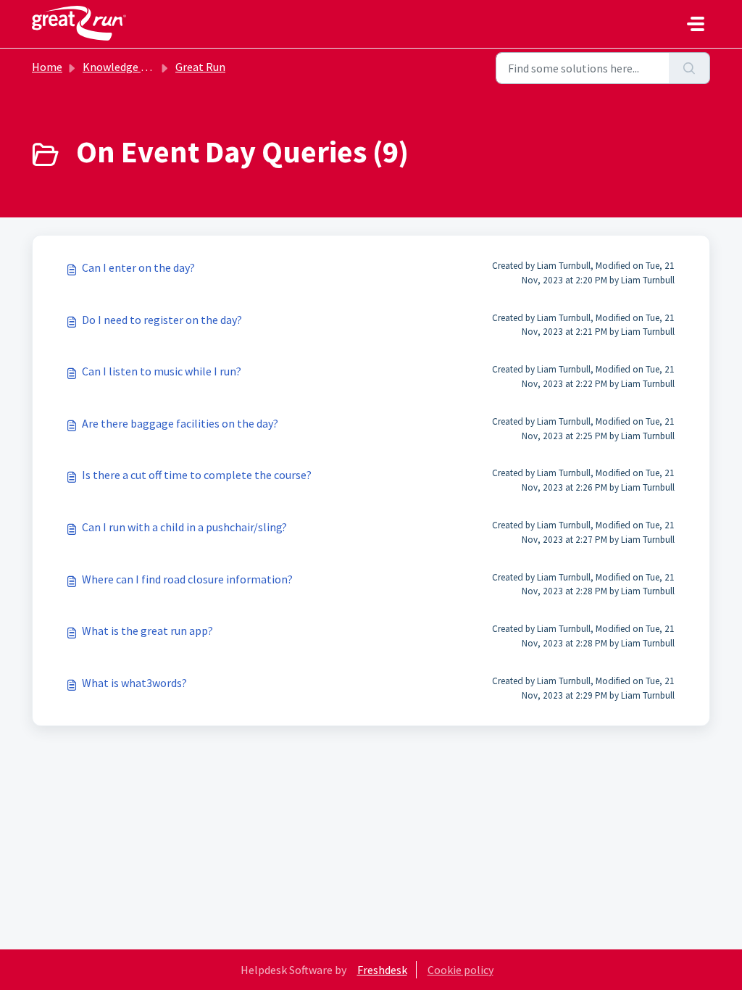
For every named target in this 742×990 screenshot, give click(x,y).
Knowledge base (123, 66)
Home (47, 66)
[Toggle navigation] (695, 24)
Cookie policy (460, 969)
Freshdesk (382, 969)
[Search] (689, 68)
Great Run (200, 66)
